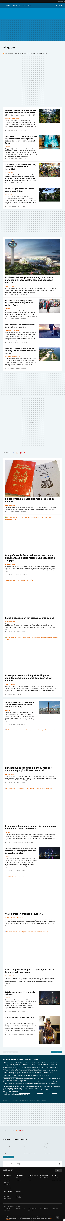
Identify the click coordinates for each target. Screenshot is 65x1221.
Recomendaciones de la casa (14, 917)
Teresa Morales (13, 158)
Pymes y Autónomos (18, 1197)
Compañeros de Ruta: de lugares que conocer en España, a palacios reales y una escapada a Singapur (30, 558)
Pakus (10, 694)
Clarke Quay (40, 1093)
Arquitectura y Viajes (12, 118)
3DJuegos (18, 1177)
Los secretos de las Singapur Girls (19, 1017)
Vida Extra (18, 1180)
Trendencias (7, 1194)
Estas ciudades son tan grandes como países (29, 618)
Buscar (59, 1163)
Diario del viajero (10, 286)
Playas (5, 1153)
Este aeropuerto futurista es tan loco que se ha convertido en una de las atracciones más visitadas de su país (20, 112)
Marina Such (12, 724)
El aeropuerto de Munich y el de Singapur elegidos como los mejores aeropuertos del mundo (28, 678)
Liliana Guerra (13, 130)
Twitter (56, 5)
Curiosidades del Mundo (12, 330)
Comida (34, 53)
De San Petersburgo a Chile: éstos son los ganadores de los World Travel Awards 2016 (19, 704)
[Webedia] (61, 1)
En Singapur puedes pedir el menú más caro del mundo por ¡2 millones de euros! (29, 769)
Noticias (22, 5)
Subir (57, 1170)
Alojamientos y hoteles (12, 356)
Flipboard (62, 5)
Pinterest (20, 452)
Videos (7, 856)
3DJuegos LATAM (20, 1208)
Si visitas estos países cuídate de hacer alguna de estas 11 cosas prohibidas (30, 827)
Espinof (30, 1180)
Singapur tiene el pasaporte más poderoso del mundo (30, 500)
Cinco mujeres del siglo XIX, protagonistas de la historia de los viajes (29, 970)
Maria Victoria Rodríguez (16, 842)
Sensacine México (32, 1208)
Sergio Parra (12, 206)
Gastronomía (9, 172)
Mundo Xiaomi (7, 1188)
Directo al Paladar (44, 1177)
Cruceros (44, 1100)
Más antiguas (56, 1052)
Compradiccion (7, 1198)
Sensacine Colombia (30, 1211)
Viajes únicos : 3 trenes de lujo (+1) (24, 913)
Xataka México (7, 1208)
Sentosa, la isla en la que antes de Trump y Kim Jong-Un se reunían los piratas (20, 350)
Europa (28, 5)
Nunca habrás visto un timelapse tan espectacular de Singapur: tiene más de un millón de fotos (20, 850)
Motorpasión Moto (56, 1180)
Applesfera (6, 1182)
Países (17, 53)
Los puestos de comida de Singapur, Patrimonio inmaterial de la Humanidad (20, 166)
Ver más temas (8, 1157)
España (15, 5)
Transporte (15, 1100)
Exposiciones (9, 194)
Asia (6, 1021)
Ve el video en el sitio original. (10, 1077)
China (45, 53)
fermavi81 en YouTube (24, 1093)
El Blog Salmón (19, 1194)
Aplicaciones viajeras (29, 1153)
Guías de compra (24, 1100)
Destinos (32, 1100)
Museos (26, 1144)
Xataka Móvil (7, 1180)
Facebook (59, 5)
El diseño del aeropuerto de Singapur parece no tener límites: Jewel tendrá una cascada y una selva (29, 280)
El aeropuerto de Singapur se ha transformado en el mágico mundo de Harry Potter (19, 302)
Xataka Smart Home (7, 1185)
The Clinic (24, 1083)
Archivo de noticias (12, 1052)
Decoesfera (6, 1196)
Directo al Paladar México (44, 1209)
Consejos (8, 5)
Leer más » (29, 128)
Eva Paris (11, 182)
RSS (17, 452)
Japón (23, 53)
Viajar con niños (48, 1153)
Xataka (5, 1177)
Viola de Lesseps (14, 294)
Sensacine (30, 1177)
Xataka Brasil (7, 1210)
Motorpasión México (55, 1209)
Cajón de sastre (10, 505)
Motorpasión (55, 1177)
